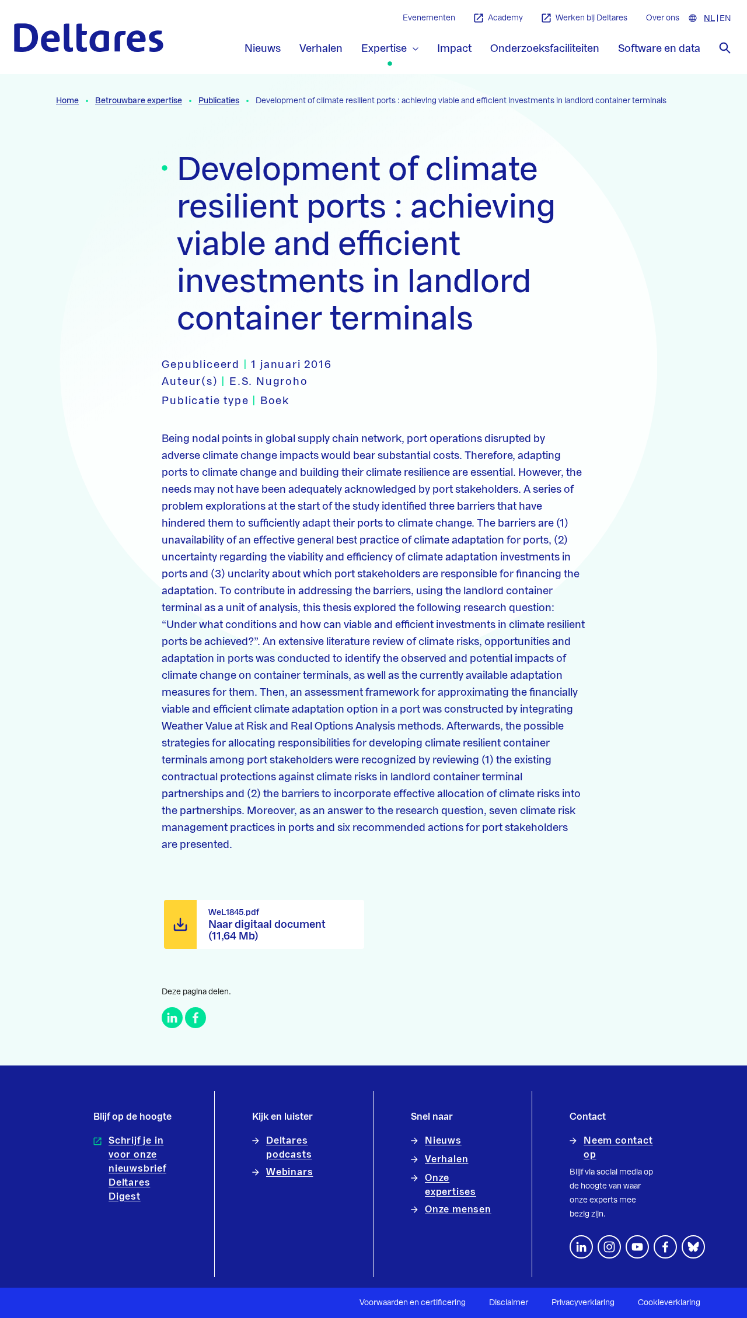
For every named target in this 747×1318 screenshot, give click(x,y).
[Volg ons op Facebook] (665, 1247)
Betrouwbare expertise (138, 101)
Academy (505, 18)
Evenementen (429, 18)
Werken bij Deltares (591, 18)
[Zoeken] (725, 48)
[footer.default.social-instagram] (609, 1247)
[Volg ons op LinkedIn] (581, 1247)
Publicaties (218, 101)
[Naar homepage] (88, 37)
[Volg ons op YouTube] (637, 1247)
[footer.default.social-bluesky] (693, 1247)
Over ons (662, 18)
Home (67, 101)
